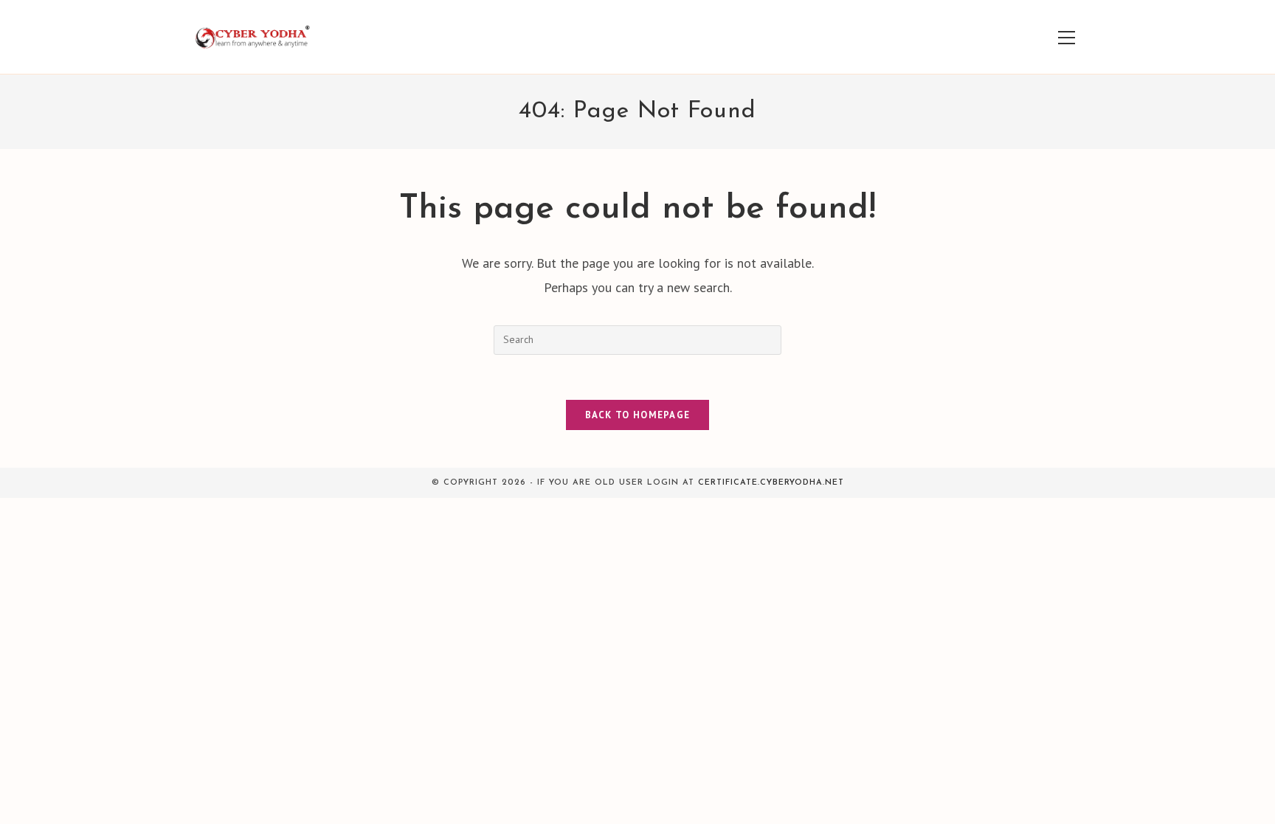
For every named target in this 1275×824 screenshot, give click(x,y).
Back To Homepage (638, 415)
